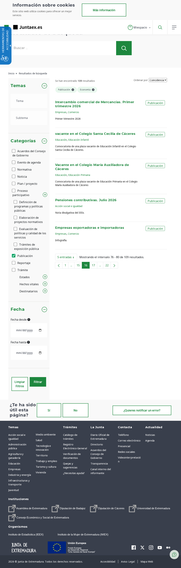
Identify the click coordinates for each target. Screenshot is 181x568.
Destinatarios (28, 291)
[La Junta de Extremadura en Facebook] (133, 547)
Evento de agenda (29, 162)
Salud (39, 440)
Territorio (42, 455)
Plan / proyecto (27, 184)
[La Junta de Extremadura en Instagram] (151, 547)
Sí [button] (49, 410)
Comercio (73, 112)
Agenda (149, 440)
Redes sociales (126, 452)
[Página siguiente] (114, 265)
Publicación (25, 256)
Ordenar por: (141, 80)
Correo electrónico (129, 440)
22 (108, 266)
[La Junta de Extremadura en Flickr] (168, 547)
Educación (61, 139)
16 (87, 266)
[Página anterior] (58, 265)
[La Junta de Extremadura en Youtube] (159, 547)
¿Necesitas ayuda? (74, 473)
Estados (24, 277)
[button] (139, 27)
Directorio (96, 444)
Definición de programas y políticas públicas (28, 206)
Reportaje (23, 263)
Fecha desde (19, 320)
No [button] (75, 410)
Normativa (24, 169)
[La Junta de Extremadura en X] (142, 547)
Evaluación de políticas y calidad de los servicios (30, 233)
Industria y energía (19, 475)
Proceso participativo (20, 193)
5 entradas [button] (67, 257)
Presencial (124, 446)
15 (79, 266)
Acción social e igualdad (68, 206)
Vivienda (41, 472)
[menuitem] (48, 434)
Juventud (13, 490)
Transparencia (99, 463)
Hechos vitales (29, 284)
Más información (104, 10)
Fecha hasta (19, 342)
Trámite (22, 270)
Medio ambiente (46, 434)
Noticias (150, 435)
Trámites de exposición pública (26, 247)
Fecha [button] (18, 309)
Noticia (22, 177)
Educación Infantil (78, 139)
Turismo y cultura (46, 466)
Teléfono (123, 435)
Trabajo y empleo (46, 461)
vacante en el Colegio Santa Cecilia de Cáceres (95, 134)
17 (94, 266)
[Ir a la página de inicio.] (17, 27)
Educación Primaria (79, 175)
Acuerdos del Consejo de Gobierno (29, 153)
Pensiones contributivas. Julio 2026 (85, 200)
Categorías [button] (23, 141)
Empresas (60, 112)
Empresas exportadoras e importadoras (89, 228)
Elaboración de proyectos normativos (28, 220)
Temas (18, 86)
